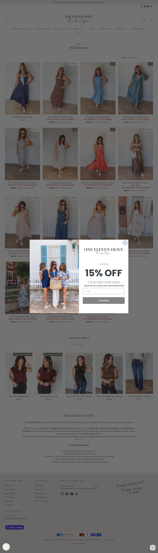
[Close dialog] (125, 243)
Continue (104, 300)
